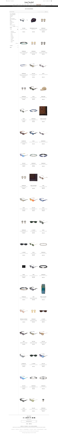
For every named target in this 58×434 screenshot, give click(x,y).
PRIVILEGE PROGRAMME (40, 429)
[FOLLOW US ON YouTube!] (29, 417)
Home (31, 4)
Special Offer (39, 4)
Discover (43, 4)
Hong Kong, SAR (29, 421)
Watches (11, 16)
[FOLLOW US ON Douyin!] (35, 417)
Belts (10, 20)
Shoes (23, 4)
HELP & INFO (13, 429)
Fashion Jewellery (12, 14)
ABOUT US (21, 429)
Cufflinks (11, 15)
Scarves (11, 23)
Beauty (28, 4)
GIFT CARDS (31, 429)
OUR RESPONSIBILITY (26, 429)
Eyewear (11, 21)
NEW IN (14, 4)
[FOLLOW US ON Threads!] (25, 417)
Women (17, 4)
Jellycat (34, 4)
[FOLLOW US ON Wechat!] (31, 417)
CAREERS (45, 429)
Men (20, 4)
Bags (25, 4)
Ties (10, 17)
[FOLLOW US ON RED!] (33, 417)
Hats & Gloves (12, 22)
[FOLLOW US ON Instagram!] (23, 417)
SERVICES (35, 429)
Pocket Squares (12, 18)
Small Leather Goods (13, 19)
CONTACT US (17, 429)
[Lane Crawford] (29, 3)
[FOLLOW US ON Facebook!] (27, 417)
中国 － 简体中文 (29, 423)
